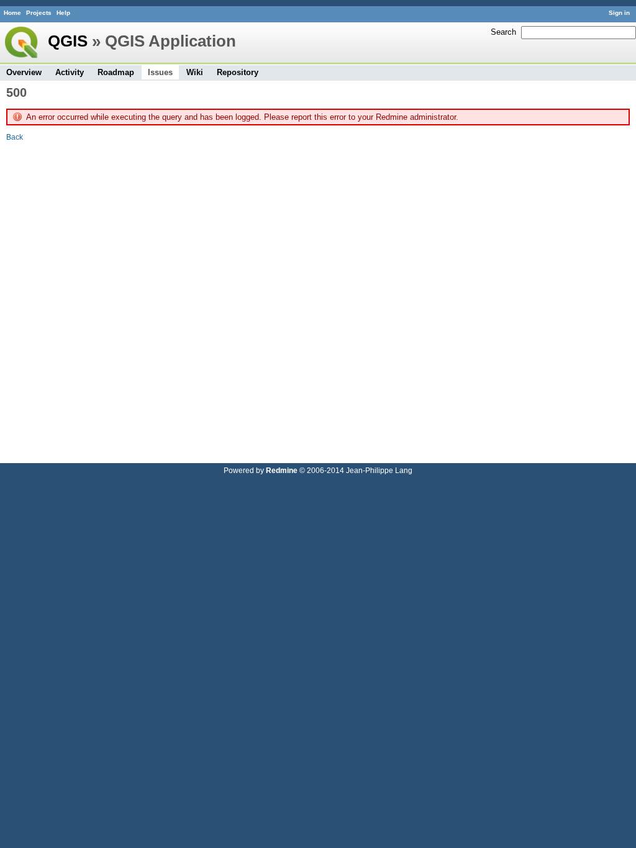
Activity (69, 72)
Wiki (194, 72)
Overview (24, 72)
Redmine (282, 470)
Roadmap (116, 72)
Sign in (619, 12)
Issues (160, 72)
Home (12, 12)
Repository (237, 72)
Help (63, 12)
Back (14, 137)
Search (503, 32)
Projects (39, 12)
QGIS (68, 41)
